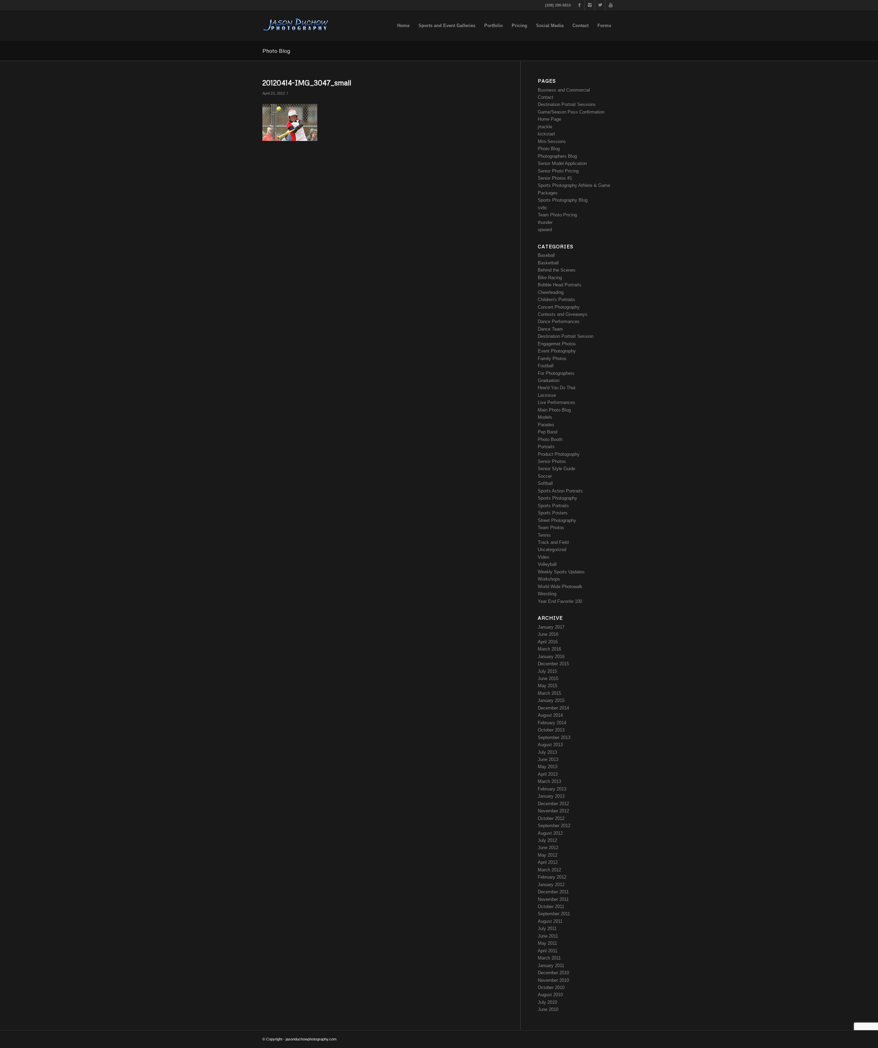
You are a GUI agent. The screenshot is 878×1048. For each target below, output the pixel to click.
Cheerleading (550, 292)
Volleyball (547, 564)
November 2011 (553, 899)
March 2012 (549, 869)
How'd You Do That (557, 387)
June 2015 (548, 678)
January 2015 (551, 700)
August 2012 (550, 833)
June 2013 (548, 759)
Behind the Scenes (557, 270)
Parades (546, 424)
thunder (545, 222)
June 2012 (548, 847)
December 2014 (553, 708)
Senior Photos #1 (555, 178)
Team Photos (551, 527)
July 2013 (547, 752)
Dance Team (550, 329)
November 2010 (553, 980)
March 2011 (549, 958)
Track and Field (553, 542)
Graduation (548, 380)
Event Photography (557, 351)
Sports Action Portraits (560, 490)
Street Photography (557, 520)
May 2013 (547, 766)
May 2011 (547, 943)
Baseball (546, 255)
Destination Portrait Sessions (567, 104)
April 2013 (548, 774)
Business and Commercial (564, 90)
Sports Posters (553, 512)
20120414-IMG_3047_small (306, 82)
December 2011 (553, 891)
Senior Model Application (562, 163)
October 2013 (551, 730)
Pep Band (547, 431)
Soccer (545, 476)
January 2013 (551, 796)
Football (546, 365)
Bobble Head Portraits (559, 284)
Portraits (546, 446)
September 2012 (554, 825)
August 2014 (550, 715)
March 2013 (549, 781)
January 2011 (551, 965)
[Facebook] (579, 5)
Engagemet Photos (557, 343)
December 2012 (553, 803)
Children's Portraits (556, 299)
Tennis (544, 535)
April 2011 (547, 950)
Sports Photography (557, 498)
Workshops (549, 579)
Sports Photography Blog (563, 200)
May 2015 (547, 685)
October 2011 (551, 906)
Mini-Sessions (552, 141)
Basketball (548, 262)
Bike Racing (550, 277)
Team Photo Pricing (557, 214)
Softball (545, 483)
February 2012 (552, 877)
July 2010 (547, 1002)
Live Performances (556, 402)
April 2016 (548, 641)
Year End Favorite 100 (560, 601)
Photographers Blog (557, 156)
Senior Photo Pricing (558, 171)
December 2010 (553, 972)
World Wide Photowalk (560, 586)
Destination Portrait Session (565, 336)
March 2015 (549, 693)
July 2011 (547, 928)
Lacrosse (547, 395)
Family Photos (552, 358)
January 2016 (551, 656)
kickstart (546, 133)
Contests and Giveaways (563, 314)
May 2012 (547, 855)
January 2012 (551, 884)
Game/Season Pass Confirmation (571, 112)
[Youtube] (610, 5)
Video (543, 557)
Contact (545, 97)
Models (545, 417)
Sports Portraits (553, 505)
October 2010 (551, 987)
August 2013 (550, 744)
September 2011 (554, 913)
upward (545, 229)
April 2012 (548, 862)
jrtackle (545, 126)
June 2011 (548, 936)
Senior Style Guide (556, 468)
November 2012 (553, 810)
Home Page (549, 119)
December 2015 (553, 663)
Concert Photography (559, 307)
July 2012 (547, 840)
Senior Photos (552, 461)
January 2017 (551, 627)
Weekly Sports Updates (561, 571)
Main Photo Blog (554, 410)
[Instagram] (590, 5)
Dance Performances (559, 321)
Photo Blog (276, 50)
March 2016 (549, 649)
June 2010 (548, 1009)
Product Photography (559, 454)
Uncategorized (552, 549)
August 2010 (550, 994)
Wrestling (547, 593)
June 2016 (548, 634)
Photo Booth (550, 439)
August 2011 (550, 921)
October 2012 (551, 818)
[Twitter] (600, 5)
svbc (542, 207)
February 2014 (552, 722)
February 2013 (552, 788)
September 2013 (554, 737)
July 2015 (547, 671)
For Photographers (556, 373)
